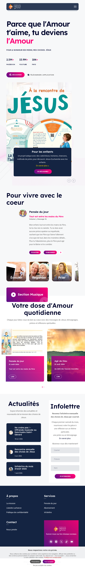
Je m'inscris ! (43, 168)
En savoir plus (65, 438)
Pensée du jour (50, 503)
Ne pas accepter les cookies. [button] (42, 565)
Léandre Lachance (13, 508)
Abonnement (49, 508)
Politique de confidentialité (17, 512)
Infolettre (48, 512)
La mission (10, 503)
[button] (69, 180)
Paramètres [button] (35, 561)
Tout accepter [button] (48, 561)
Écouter (35, 252)
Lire (12, 376)
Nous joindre (11, 529)
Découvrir (17, 75)
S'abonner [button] (50, 252)
